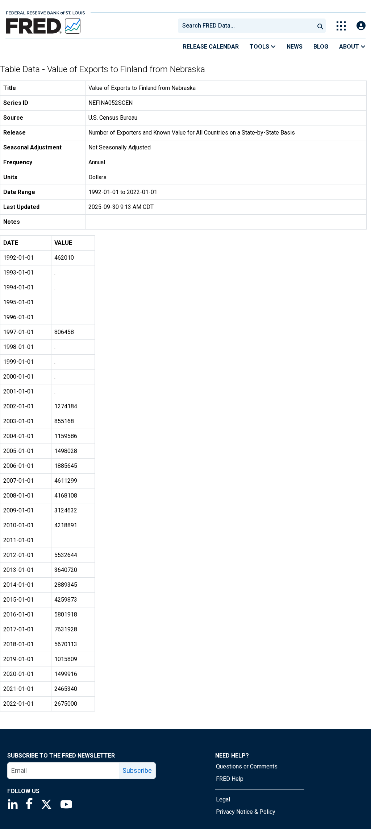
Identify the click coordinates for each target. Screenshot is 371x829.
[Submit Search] (320, 25)
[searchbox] (247, 25)
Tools (260, 46)
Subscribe (137, 770)
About (349, 46)
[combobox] (245, 25)
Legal (223, 799)
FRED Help (229, 778)
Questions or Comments (247, 766)
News (295, 46)
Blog (320, 46)
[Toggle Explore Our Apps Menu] (341, 25)
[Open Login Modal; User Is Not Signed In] (361, 25)
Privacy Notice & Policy (245, 811)
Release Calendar (211, 46)
